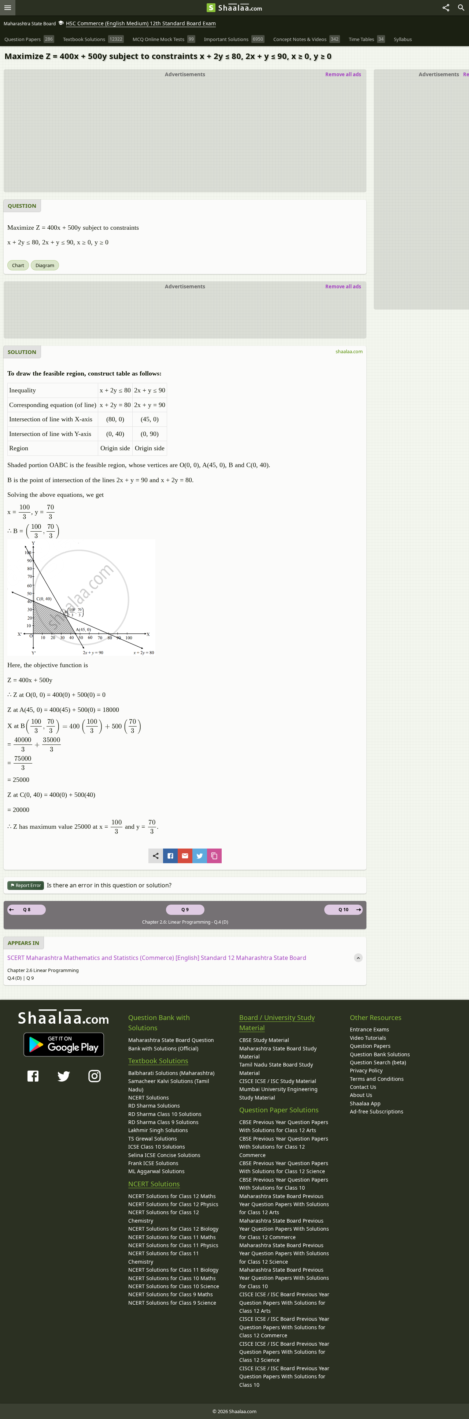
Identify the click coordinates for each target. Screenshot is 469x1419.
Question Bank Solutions (380, 1054)
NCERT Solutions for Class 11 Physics (173, 1245)
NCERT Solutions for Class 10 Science (173, 1286)
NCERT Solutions (148, 1097)
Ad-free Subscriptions (376, 1111)
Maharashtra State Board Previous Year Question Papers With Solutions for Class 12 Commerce (284, 1229)
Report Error (28, 885)
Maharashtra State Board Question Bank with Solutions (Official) (171, 1044)
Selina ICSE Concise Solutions (164, 1155)
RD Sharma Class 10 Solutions (165, 1114)
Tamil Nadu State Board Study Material (276, 1068)
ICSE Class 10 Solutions (156, 1146)
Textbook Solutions (158, 1060)
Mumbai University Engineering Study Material (278, 1093)
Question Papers (370, 1045)
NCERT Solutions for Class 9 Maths (170, 1294)
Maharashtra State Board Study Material (278, 1052)
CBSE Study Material (264, 1039)
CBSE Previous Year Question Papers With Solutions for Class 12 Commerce (283, 1147)
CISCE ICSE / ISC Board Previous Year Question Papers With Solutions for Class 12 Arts (284, 1302)
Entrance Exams (369, 1029)
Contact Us (363, 1086)
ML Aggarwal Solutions (156, 1171)
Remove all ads (343, 74)
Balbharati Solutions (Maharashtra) (171, 1072)
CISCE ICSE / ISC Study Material (277, 1081)
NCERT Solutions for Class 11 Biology (173, 1269)
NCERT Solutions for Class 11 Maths (172, 1237)
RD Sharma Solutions (154, 1105)
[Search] (461, 7)
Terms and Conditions (377, 1078)
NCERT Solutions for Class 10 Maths (172, 1278)
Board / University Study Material (277, 1022)
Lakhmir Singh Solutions (158, 1130)
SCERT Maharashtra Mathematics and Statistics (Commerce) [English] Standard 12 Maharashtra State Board (156, 958)
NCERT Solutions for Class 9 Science (172, 1302)
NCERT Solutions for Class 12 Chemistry (163, 1216)
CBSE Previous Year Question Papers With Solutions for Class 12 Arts (283, 1126)
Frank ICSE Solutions (153, 1163)
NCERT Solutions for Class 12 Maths (172, 1196)
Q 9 (185, 909)
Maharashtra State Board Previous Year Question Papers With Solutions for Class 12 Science (284, 1253)
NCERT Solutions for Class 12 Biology (173, 1228)
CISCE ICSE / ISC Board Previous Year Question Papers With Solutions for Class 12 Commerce (284, 1327)
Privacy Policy (366, 1070)
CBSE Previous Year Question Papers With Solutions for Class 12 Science (283, 1167)
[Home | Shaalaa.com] (211, 7)
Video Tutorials (368, 1037)
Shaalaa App (365, 1103)
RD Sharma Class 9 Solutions (163, 1122)
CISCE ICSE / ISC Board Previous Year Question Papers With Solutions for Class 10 (284, 1376)
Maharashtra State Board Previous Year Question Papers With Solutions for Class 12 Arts (284, 1204)
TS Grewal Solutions (152, 1138)
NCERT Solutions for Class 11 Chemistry (163, 1257)
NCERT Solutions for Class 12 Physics (173, 1204)
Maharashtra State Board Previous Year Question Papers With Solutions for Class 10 (284, 1278)
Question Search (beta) (378, 1062)
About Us (361, 1094)
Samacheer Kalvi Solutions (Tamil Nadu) (168, 1085)
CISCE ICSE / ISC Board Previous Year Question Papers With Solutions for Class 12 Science (284, 1352)
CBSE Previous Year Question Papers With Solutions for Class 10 (283, 1183)
